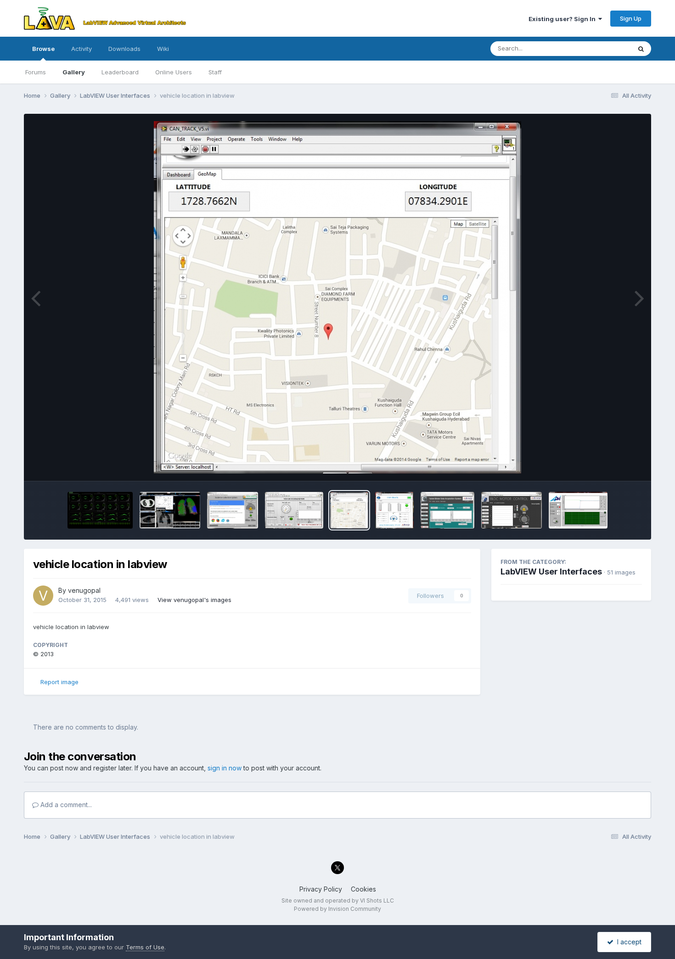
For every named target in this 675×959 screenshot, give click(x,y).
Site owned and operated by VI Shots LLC (337, 900)
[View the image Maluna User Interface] (170, 510)
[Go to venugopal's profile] (43, 595)
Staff (215, 72)
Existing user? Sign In (563, 18)
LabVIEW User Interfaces (551, 571)
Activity (81, 48)
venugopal (84, 590)
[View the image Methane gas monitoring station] (294, 510)
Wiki (163, 48)
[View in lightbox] (337, 297)
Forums (35, 72)
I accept (627, 942)
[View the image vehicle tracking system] (394, 510)
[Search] (641, 48)
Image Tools (613, 464)
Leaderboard (120, 72)
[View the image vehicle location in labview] (349, 510)
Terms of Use (145, 947)
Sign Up (630, 18)
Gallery (73, 72)
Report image (59, 682)
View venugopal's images (194, 599)
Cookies (363, 889)
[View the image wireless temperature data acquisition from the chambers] (448, 510)
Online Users (173, 72)
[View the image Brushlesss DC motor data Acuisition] (511, 510)
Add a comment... (65, 804)
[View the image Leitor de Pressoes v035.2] (578, 510)
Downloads (124, 48)
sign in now (225, 768)
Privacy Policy (320, 889)
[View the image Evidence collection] (232, 510)
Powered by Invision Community (337, 908)
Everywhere (602, 48)
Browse (43, 48)
